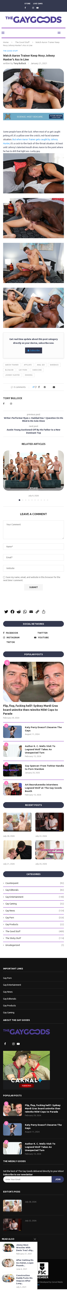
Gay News (34, 911)
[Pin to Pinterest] (44, 387)
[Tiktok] (42, 8)
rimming (29, 375)
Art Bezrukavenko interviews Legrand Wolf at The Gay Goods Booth (43, 788)
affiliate (28, 365)
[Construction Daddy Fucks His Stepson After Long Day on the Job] (8, 1278)
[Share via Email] (54, 387)
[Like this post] (35, 387)
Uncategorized (34, 945)
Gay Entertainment (34, 897)
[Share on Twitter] (41, 387)
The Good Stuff (22, 42)
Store (27, 3)
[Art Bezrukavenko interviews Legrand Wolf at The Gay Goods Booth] (12, 789)
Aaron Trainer (12, 365)
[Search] (63, 32)
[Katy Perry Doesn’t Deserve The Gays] (12, 732)
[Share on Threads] (48, 387)
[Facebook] (24, 8)
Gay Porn (23, 370)
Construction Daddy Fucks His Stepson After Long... (24, 1279)
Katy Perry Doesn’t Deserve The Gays (43, 729)
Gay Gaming (34, 904)
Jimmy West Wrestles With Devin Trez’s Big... (25, 1247)
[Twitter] (29, 8)
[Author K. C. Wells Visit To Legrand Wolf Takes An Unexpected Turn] (12, 751)
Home (6, 42)
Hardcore (37, 370)
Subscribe (35, 350)
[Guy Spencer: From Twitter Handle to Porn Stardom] (12, 770)
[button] (5, 475)
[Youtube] (37, 8)
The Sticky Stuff (34, 938)
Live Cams (38, 3)
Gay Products (34, 924)
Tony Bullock (19, 63)
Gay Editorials (34, 890)
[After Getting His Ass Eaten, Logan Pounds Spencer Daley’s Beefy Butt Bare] (8, 1263)
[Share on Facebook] (38, 387)
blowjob (9, 370)
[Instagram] (33, 8)
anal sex (41, 365)
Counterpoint (34, 883)
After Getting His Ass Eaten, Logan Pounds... (25, 1263)
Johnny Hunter (12, 375)
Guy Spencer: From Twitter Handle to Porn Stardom (44, 768)
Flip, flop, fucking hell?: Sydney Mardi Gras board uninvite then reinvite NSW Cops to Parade (30, 709)
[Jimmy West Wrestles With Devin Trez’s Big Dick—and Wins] (8, 1248)
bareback (54, 365)
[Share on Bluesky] (51, 387)
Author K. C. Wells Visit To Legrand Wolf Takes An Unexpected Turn (40, 749)
